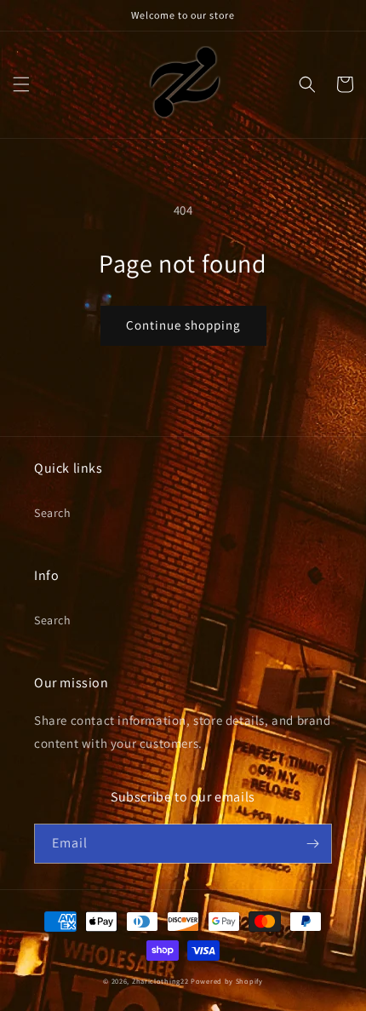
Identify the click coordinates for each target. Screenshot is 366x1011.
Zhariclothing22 (160, 980)
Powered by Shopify (227, 980)
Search (52, 512)
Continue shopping (183, 325)
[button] (21, 84)
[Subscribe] (312, 844)
